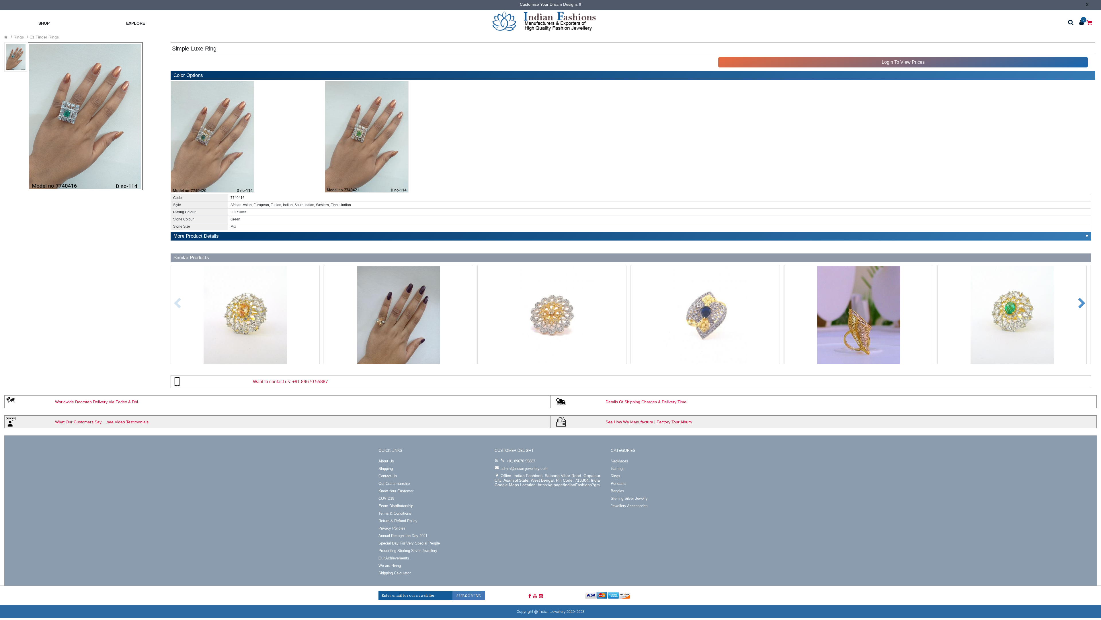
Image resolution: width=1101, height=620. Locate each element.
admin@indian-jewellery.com (524, 468)
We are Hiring (389, 565)
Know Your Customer (395, 491)
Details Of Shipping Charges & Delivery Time (646, 402)
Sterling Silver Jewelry (629, 498)
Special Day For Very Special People (409, 543)
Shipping (385, 468)
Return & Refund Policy (397, 521)
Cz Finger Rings (44, 37)
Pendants (618, 483)
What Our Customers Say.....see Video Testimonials (102, 422)
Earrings (617, 468)
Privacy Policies (391, 528)
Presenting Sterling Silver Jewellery (407, 551)
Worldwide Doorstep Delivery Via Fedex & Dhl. (97, 402)
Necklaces (619, 461)
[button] (173, 300)
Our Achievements (393, 558)
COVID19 (386, 498)
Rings (18, 37)
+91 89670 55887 (310, 381)
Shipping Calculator (394, 573)
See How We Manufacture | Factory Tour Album (649, 422)
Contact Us (387, 476)
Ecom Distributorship (395, 506)
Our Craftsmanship (394, 483)
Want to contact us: (272, 381)
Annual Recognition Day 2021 (402, 536)
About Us (386, 461)
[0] (1089, 22)
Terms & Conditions (394, 513)
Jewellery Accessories (629, 506)
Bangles (617, 491)
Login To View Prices (903, 62)
